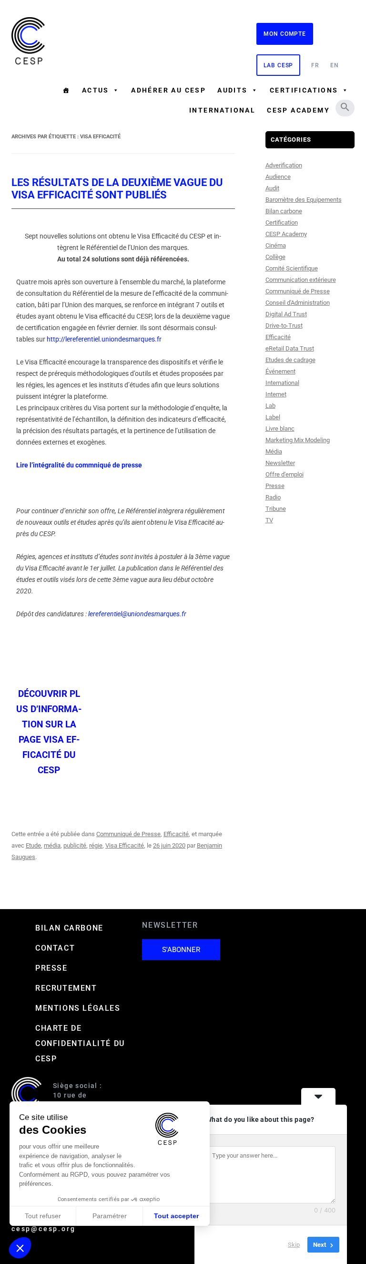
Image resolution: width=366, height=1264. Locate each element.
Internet (275, 394)
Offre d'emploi (284, 474)
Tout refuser (43, 1216)
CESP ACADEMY (298, 110)
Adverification (283, 165)
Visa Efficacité (124, 845)
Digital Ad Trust (286, 314)
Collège (275, 256)
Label (272, 417)
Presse (275, 485)
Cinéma (275, 245)
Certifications (304, 90)
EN (334, 65)
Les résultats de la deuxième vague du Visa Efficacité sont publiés (117, 188)
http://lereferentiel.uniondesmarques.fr (104, 339)
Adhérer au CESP (168, 90)
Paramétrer (109, 1216)
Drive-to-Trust (284, 325)
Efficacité (176, 834)
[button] (345, 107)
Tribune (275, 508)
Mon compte (285, 34)
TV (269, 520)
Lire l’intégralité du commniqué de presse (79, 465)
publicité (74, 845)
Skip (294, 1244)
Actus (95, 90)
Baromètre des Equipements (303, 199)
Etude (33, 845)
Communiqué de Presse (128, 834)
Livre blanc (280, 428)
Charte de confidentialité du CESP (80, 1043)
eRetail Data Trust (289, 348)
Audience (278, 176)
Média (273, 451)
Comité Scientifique (291, 268)
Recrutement (66, 988)
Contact (55, 948)
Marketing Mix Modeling (297, 440)
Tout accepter (176, 1216)
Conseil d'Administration (297, 302)
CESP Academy (286, 234)
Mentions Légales (78, 1008)
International (222, 110)
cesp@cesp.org (43, 1229)
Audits (232, 90)
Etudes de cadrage (290, 359)
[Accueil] (66, 90)
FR (315, 65)
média (52, 845)
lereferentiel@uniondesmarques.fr (137, 614)
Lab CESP (278, 65)
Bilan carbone (283, 211)
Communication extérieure (300, 279)
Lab (270, 405)
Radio (273, 497)
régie (95, 845)
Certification (281, 222)
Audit (272, 188)
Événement (280, 371)
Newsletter (280, 462)
